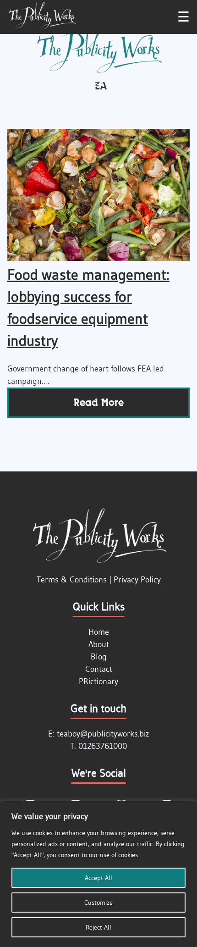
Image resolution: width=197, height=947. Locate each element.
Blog (99, 657)
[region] (98, 874)
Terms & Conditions (72, 580)
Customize (98, 902)
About (98, 644)
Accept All (98, 878)
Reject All (98, 927)
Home (98, 632)
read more (99, 402)
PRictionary (98, 681)
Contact (98, 669)
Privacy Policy (137, 580)
